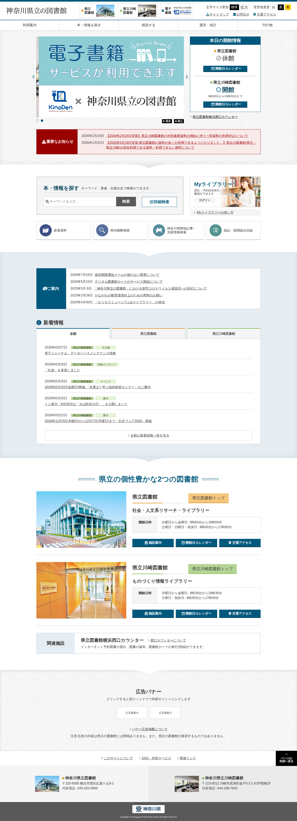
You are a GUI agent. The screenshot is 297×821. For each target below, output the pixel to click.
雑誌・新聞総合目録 (238, 230)
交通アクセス (266, 14)
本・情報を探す (89, 25)
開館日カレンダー (228, 68)
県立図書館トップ (208, 498)
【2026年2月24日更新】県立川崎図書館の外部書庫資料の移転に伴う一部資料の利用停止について (177, 136)
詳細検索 (161, 202)
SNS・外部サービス (156, 758)
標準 (234, 7)
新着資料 (60, 230)
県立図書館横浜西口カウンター (215, 117)
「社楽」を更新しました (62, 370)
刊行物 (267, 25)
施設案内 (155, 542)
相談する (148, 25)
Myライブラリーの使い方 (215, 212)
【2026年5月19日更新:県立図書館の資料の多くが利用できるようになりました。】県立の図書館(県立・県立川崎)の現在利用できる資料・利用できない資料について (181, 145)
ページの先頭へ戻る (286, 760)
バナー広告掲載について (150, 729)
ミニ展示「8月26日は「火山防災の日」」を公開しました (86, 404)
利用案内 (30, 25)
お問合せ (242, 14)
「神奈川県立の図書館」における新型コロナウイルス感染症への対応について (150, 288)
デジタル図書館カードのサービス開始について (129, 281)
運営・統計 (208, 25)
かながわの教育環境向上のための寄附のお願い (129, 295)
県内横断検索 (120, 230)
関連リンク (188, 758)
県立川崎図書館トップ (212, 568)
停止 (180, 121)
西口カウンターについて (168, 640)
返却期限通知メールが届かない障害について (127, 274)
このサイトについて (118, 758)
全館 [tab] (73, 333)
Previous (33, 77)
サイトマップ (219, 14)
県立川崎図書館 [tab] (224, 333)
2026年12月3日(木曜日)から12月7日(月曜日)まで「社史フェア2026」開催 (98, 421)
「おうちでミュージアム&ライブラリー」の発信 (130, 302)
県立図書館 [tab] (148, 333)
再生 (168, 121)
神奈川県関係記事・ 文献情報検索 (181, 230)
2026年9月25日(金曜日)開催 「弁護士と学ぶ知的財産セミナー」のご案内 (98, 387)
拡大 (244, 7)
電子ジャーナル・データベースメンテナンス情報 (80, 353)
